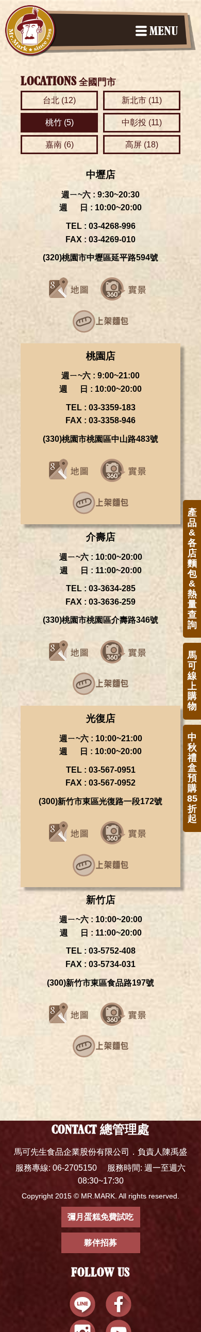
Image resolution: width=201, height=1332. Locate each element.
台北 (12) (59, 100)
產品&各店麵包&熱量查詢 (192, 568)
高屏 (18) (141, 144)
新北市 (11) (142, 100)
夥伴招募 (100, 1242)
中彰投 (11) (142, 122)
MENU (163, 32)
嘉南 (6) (59, 144)
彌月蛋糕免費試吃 (100, 1216)
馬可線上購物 (192, 680)
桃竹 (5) (59, 122)
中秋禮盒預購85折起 (192, 778)
